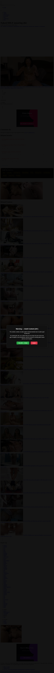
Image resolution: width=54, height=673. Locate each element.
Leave (34, 343)
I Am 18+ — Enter (22, 343)
